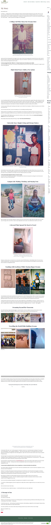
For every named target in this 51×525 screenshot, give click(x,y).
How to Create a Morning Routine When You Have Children (49, 149)
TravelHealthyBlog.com (20, 460)
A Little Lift (25, 1)
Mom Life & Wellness (31, 1)
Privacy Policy (20, 518)
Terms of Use (30, 518)
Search (48, 7)
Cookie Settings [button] (44, 523)
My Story (48, 1)
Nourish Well (38, 1)
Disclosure (25, 518)
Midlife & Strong (43, 1)
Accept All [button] (48, 523)
